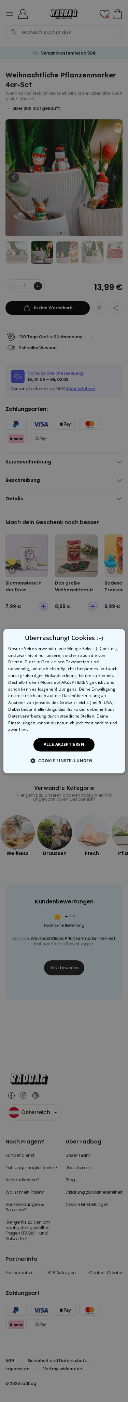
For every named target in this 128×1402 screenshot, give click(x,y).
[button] (64, 760)
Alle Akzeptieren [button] (64, 745)
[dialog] (64, 701)
